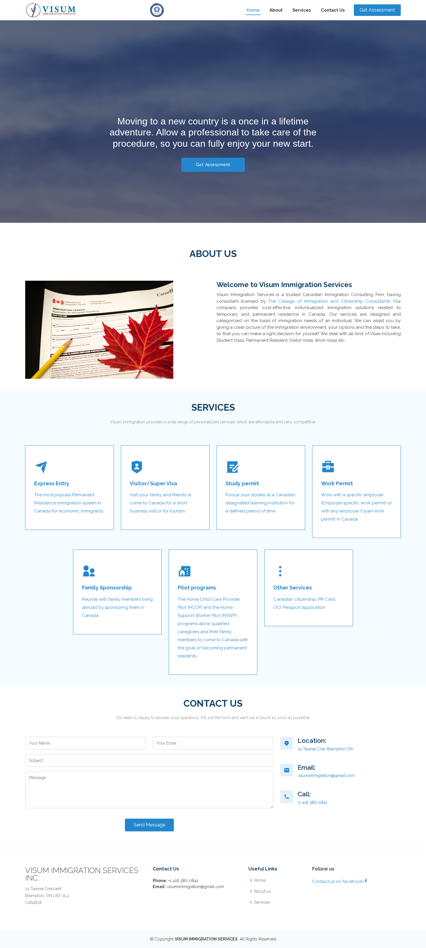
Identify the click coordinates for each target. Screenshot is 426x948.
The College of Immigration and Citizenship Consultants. (329, 301)
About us (262, 891)
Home (253, 10)
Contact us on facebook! (338, 881)
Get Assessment (213, 164)
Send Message (149, 825)
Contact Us (333, 10)
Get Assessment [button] (377, 10)
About (276, 10)
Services (301, 10)
